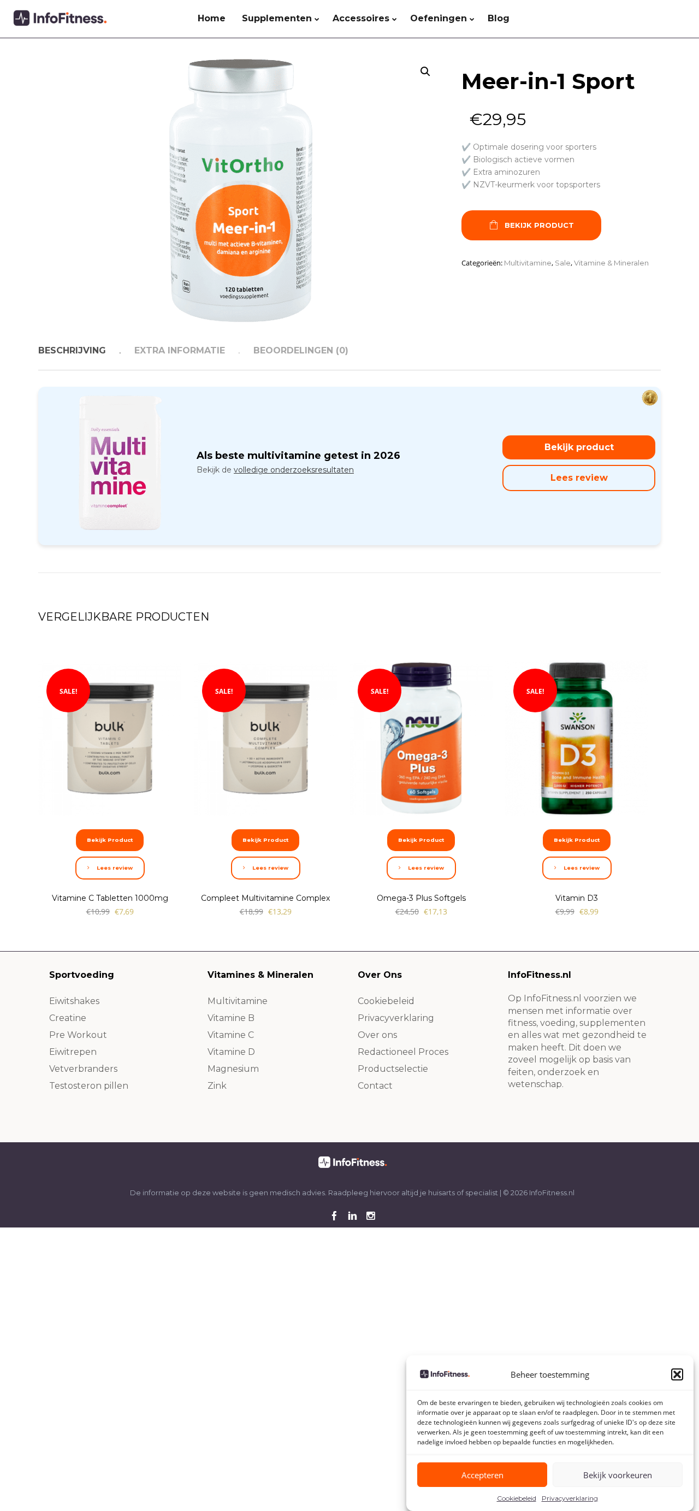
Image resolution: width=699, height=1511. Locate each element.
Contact (375, 1086)
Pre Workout (78, 1035)
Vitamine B (231, 1018)
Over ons (377, 1035)
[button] (677, 1374)
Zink (217, 1086)
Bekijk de (275, 470)
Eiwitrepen (73, 1052)
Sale (563, 262)
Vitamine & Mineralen (611, 262)
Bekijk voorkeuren (617, 1474)
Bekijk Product (539, 225)
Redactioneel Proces (403, 1052)
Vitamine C (231, 1035)
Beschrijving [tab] (72, 350)
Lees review (579, 478)
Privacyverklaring (570, 1498)
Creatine (67, 1018)
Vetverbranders (83, 1069)
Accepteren (482, 1474)
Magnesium (233, 1069)
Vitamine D (231, 1052)
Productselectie (393, 1069)
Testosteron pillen (88, 1086)
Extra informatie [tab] (179, 350)
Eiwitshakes (74, 1001)
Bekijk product (579, 447)
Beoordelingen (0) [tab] (300, 350)
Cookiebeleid (516, 1498)
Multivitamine (528, 262)
